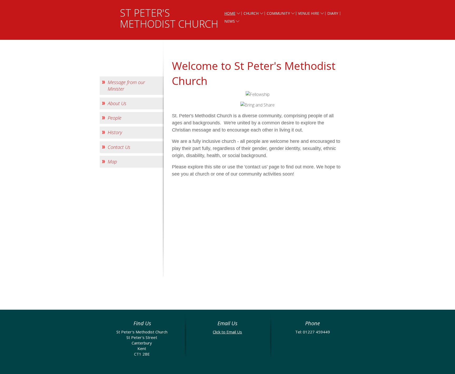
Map (112, 161)
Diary (332, 13)
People (114, 118)
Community (278, 13)
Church (251, 13)
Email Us (234, 331)
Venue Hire (308, 13)
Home (229, 13)
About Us (117, 103)
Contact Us (119, 147)
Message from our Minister (126, 85)
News (229, 21)
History (115, 132)
